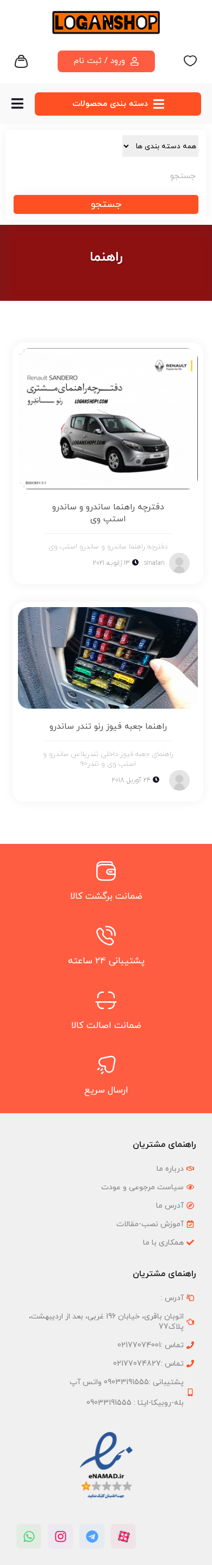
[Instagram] (60, 1536)
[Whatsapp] (28, 1536)
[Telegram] (91, 1536)
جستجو (106, 204)
